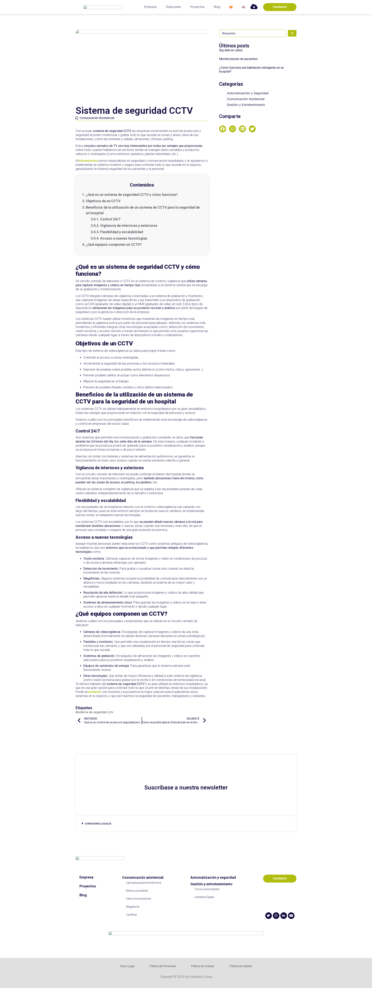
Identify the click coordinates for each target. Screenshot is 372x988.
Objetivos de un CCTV (103, 201)
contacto (94, 692)
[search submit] (292, 33)
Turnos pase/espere (207, 889)
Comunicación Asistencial (97, 118)
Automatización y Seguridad (248, 93)
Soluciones (173, 7)
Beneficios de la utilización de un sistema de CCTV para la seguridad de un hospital (143, 210)
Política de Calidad (241, 966)
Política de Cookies (202, 966)
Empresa (150, 7)
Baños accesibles (137, 890)
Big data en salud (230, 50)
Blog (217, 7)
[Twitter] (268, 915)
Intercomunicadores (138, 898)
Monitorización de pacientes (238, 59)
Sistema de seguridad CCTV (95, 712)
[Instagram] (276, 915)
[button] (222, 128)
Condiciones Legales (98, 823)
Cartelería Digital (204, 897)
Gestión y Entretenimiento (246, 105)
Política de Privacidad (163, 966)
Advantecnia (88, 161)
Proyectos (197, 7)
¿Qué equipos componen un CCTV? (114, 244)
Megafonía (132, 906)
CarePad (131, 914)
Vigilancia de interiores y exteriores (128, 225)
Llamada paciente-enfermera (143, 882)
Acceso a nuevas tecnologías (123, 238)
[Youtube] (291, 915)
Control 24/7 (110, 219)
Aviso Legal (127, 966)
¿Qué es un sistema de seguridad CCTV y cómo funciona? (132, 195)
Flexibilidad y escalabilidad (121, 232)
